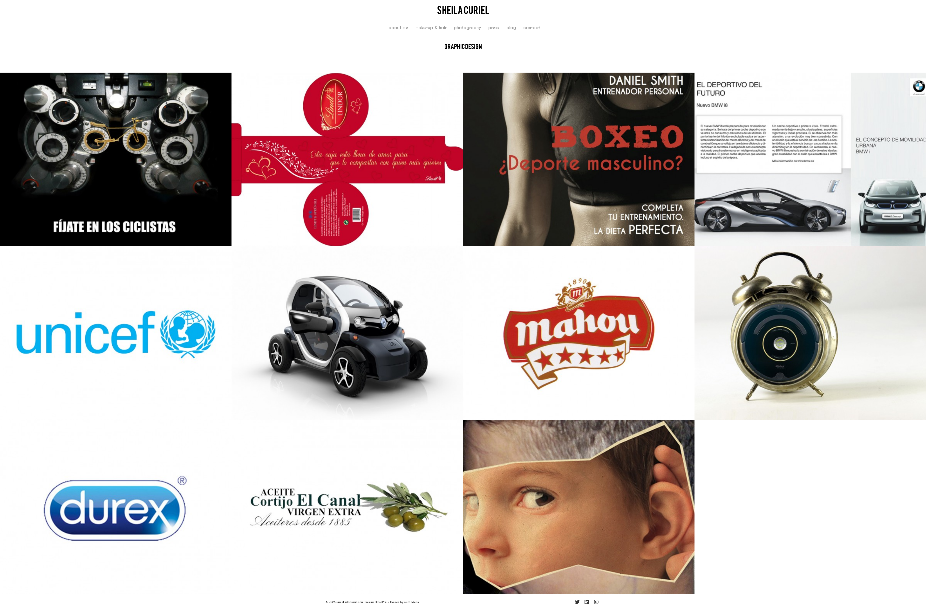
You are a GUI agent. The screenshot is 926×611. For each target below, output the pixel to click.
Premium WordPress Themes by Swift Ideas (392, 602)
